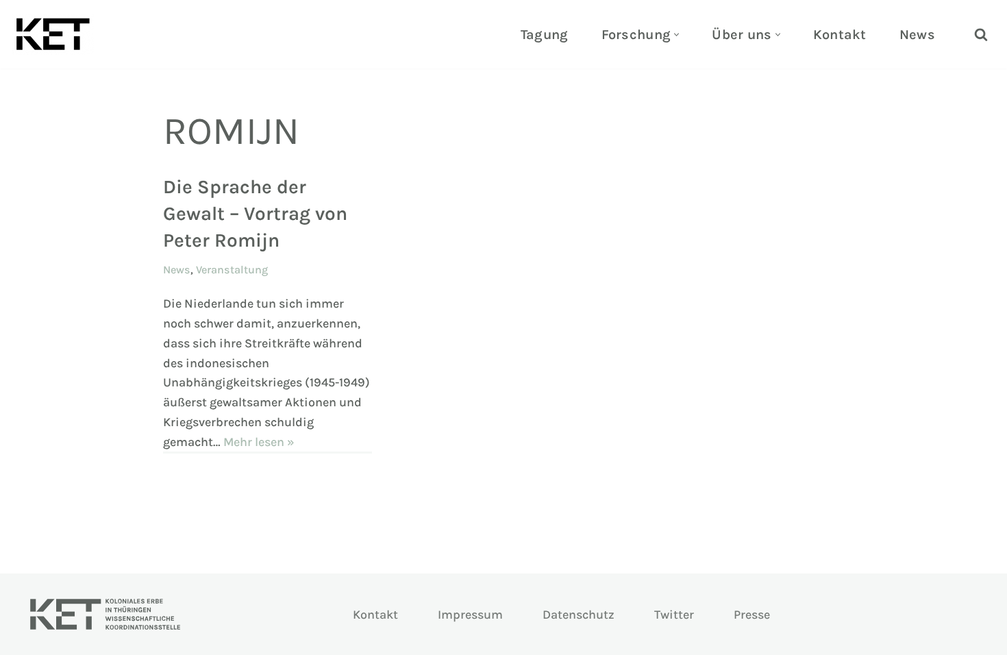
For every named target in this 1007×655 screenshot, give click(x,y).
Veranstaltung (232, 269)
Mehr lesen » (259, 441)
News (917, 34)
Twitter (674, 614)
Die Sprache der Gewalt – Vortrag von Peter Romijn (255, 213)
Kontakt (840, 34)
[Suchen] (981, 34)
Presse (752, 614)
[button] (676, 34)
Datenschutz (578, 614)
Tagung (545, 34)
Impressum (470, 614)
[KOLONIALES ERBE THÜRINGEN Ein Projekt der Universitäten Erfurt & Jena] (56, 34)
